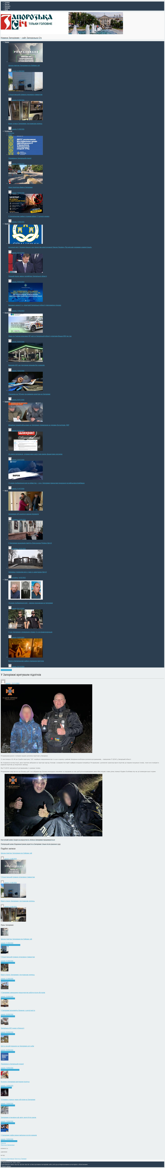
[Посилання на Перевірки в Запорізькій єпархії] (25, 154)
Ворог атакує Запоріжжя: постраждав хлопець (25, 124)
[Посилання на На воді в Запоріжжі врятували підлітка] (4, 1078)
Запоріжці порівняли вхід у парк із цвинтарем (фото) (27, 572)
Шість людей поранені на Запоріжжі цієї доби (17, 1046)
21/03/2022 (22, 520)
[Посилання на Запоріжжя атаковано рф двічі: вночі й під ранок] (4, 1113)
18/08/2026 (20, 193)
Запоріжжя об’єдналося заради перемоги (23, 514)
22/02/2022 (22, 549)
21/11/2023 (15, 683)
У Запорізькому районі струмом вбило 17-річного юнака (28, 216)
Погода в (8, 1145)
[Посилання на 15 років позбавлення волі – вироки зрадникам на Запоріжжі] (25, 599)
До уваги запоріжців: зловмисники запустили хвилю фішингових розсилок (35, 454)
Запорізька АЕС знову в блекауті (12, 1028)
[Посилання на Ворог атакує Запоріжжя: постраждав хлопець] (25, 120)
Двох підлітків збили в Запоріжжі (20, 187)
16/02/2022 (22, 578)
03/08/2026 (20, 431)
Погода (3, 1143)
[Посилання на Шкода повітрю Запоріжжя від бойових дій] (25, 62)
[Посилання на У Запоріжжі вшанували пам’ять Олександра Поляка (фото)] (25, 539)
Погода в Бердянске (7, 1159)
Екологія (6, 945)
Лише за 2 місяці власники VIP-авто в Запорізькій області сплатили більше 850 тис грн (40, 336)
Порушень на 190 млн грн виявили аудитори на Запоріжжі (29, 394)
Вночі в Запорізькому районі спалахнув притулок (26, 661)
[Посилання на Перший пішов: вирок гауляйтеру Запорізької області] (25, 272)
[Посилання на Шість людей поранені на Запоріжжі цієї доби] (4, 1042)
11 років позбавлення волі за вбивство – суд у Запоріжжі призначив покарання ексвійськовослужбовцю (46, 483)
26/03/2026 (20, 342)
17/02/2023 (20, 311)
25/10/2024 (20, 666)
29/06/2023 (20, 282)
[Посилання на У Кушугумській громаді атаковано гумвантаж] (25, 91)
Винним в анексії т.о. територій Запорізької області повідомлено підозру (34, 305)
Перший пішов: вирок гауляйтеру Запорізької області (27, 276)
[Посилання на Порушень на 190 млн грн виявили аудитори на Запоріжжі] (25, 390)
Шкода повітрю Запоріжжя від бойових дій (24, 65)
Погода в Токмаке (20, 1159)
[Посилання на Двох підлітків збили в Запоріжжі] (25, 183)
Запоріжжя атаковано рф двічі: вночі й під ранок (18, 1117)
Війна (2, 945)
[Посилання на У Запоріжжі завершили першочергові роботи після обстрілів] (4, 989)
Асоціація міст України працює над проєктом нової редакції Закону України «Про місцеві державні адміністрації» (50, 247)
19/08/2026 (20, 164)
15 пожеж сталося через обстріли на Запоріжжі (18, 1100)
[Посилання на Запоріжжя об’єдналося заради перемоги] (25, 510)
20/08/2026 (9, 996)
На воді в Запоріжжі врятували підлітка (15, 1082)
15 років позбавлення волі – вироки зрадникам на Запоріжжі (30, 603)
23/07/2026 (20, 460)
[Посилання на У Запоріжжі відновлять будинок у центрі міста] (4, 1006)
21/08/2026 (20, 71)
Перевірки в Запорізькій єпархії (19, 158)
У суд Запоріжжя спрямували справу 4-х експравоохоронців (30, 632)
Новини (9, 670)
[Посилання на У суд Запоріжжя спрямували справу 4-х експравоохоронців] (25, 628)
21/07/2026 (20, 489)
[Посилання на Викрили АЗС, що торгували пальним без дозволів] (25, 361)
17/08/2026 (20, 222)
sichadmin (15, 520)
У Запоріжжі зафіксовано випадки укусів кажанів (19, 1135)
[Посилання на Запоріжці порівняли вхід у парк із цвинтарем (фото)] (25, 568)
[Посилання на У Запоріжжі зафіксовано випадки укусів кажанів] (4, 1131)
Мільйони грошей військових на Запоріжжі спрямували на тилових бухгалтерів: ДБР (38, 425)
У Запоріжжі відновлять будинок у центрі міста (18, 1010)
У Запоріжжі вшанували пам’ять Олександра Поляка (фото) (30, 543)
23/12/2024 (20, 253)
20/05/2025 (20, 637)
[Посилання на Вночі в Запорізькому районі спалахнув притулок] (25, 657)
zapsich (14, 71)
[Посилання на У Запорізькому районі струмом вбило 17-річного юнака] (25, 212)
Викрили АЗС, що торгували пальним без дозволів (26, 365)
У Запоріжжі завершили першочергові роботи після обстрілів (23, 993)
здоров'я (10, 1141)
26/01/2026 (20, 400)
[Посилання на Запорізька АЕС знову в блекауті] (4, 1024)
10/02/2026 (20, 371)
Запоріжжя (4, 670)
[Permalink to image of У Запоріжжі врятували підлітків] (46, 752)
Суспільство (15, 1070)
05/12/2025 (20, 609)
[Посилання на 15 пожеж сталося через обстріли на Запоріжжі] (4, 1096)
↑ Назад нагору (6, 1166)
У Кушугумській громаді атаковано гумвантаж (25, 95)
